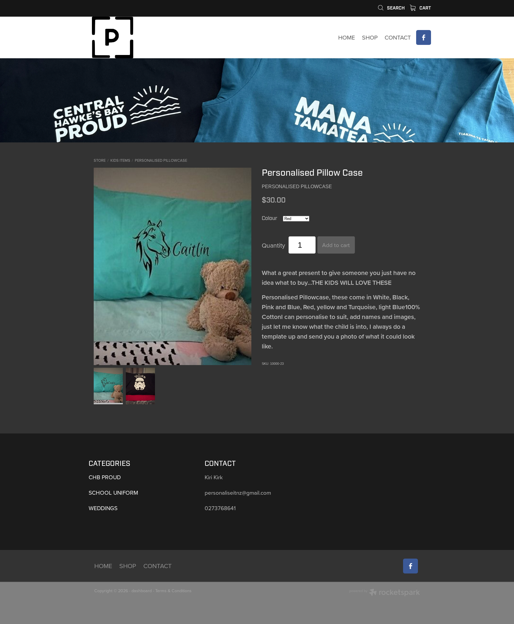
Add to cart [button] (336, 245)
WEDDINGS (103, 508)
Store (100, 160)
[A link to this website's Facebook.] (423, 37)
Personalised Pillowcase (161, 160)
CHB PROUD (105, 477)
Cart (424, 8)
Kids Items (120, 160)
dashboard (141, 591)
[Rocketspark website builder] (384, 593)
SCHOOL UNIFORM (113, 492)
